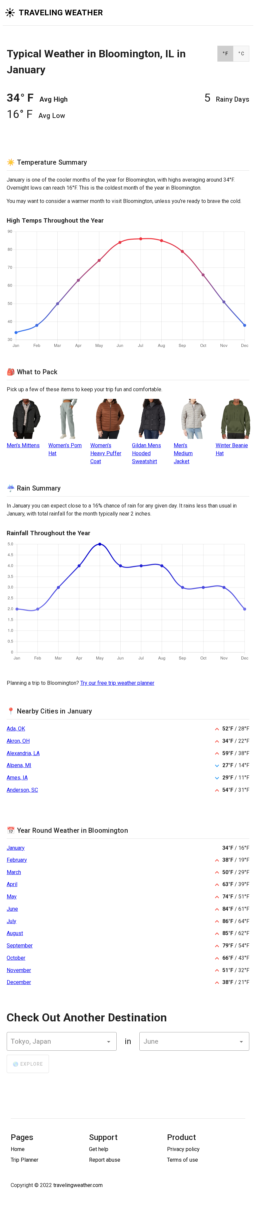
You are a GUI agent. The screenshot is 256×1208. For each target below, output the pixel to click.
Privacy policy (183, 1149)
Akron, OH (18, 741)
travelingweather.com (78, 1185)
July (11, 921)
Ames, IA (17, 777)
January (16, 848)
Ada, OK (16, 728)
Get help (98, 1149)
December (19, 982)
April (12, 884)
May (12, 896)
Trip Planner (24, 1160)
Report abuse (104, 1160)
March (14, 872)
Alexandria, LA (23, 753)
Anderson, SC (22, 790)
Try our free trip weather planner (117, 683)
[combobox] (62, 1041)
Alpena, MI (19, 765)
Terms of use (182, 1160)
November (19, 970)
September (20, 945)
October (16, 958)
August (15, 933)
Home (18, 1149)
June (12, 909)
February (17, 860)
